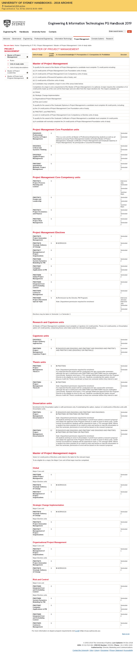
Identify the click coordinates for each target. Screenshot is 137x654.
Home (17, 45)
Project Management (45, 45)
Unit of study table (17, 64)
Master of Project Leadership (13, 72)
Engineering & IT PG (28, 45)
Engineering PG (9, 31)
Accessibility (128, 650)
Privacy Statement (116, 650)
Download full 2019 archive (14, 6)
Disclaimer (105, 650)
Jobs (91, 650)
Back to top (126, 634)
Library (97, 650)
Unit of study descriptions (19, 67)
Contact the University (81, 650)
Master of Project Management (65, 45)
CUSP (77, 631)
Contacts (52, 31)
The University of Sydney (17, 23)
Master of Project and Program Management (15, 77)
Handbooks (24, 31)
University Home (39, 31)
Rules (12, 61)
